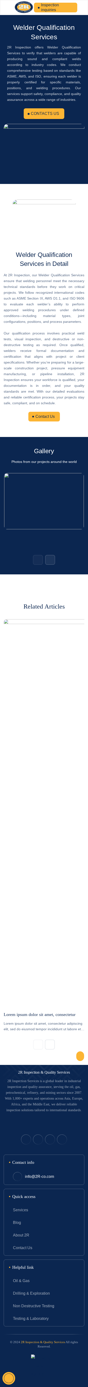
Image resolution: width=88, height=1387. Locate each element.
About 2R (21, 1235)
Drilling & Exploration (31, 1293)
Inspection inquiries (50, 7)
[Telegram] (50, 1139)
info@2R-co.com (39, 1176)
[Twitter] (26, 1139)
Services (20, 1210)
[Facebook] (38, 1139)
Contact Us (45, 416)
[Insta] (62, 1139)
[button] (38, 560)
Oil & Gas (21, 1281)
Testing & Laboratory (31, 1318)
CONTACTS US (45, 113)
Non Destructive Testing (33, 1306)
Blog (17, 1223)
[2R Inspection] (23, 7)
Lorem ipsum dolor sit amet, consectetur (40, 1014)
